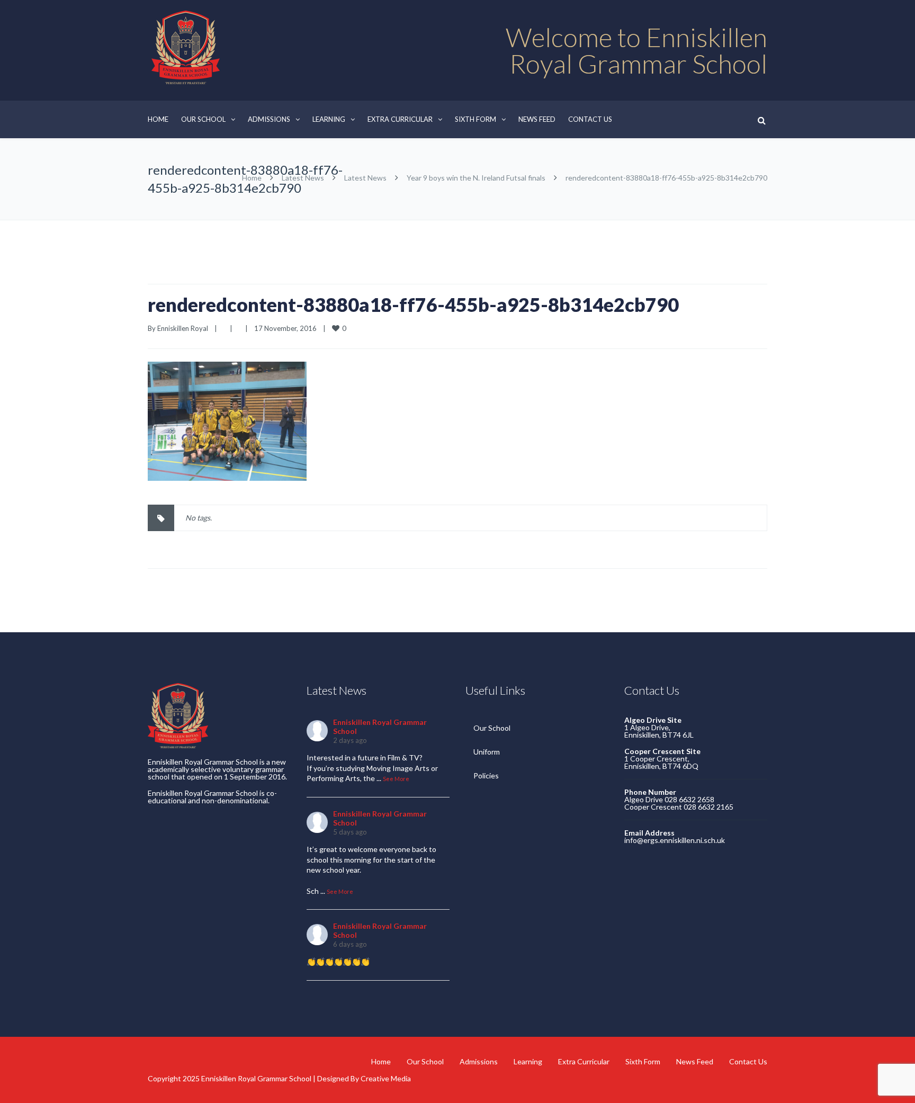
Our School (203, 119)
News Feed (536, 119)
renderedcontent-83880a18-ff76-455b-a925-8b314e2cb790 (413, 304)
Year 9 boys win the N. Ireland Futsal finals (476, 177)
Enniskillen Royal (182, 328)
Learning (328, 119)
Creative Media (386, 1078)
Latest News (303, 177)
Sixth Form (475, 119)
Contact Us (590, 119)
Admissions (269, 119)
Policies (486, 775)
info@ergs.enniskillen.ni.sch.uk (674, 840)
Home (158, 119)
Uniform (486, 751)
